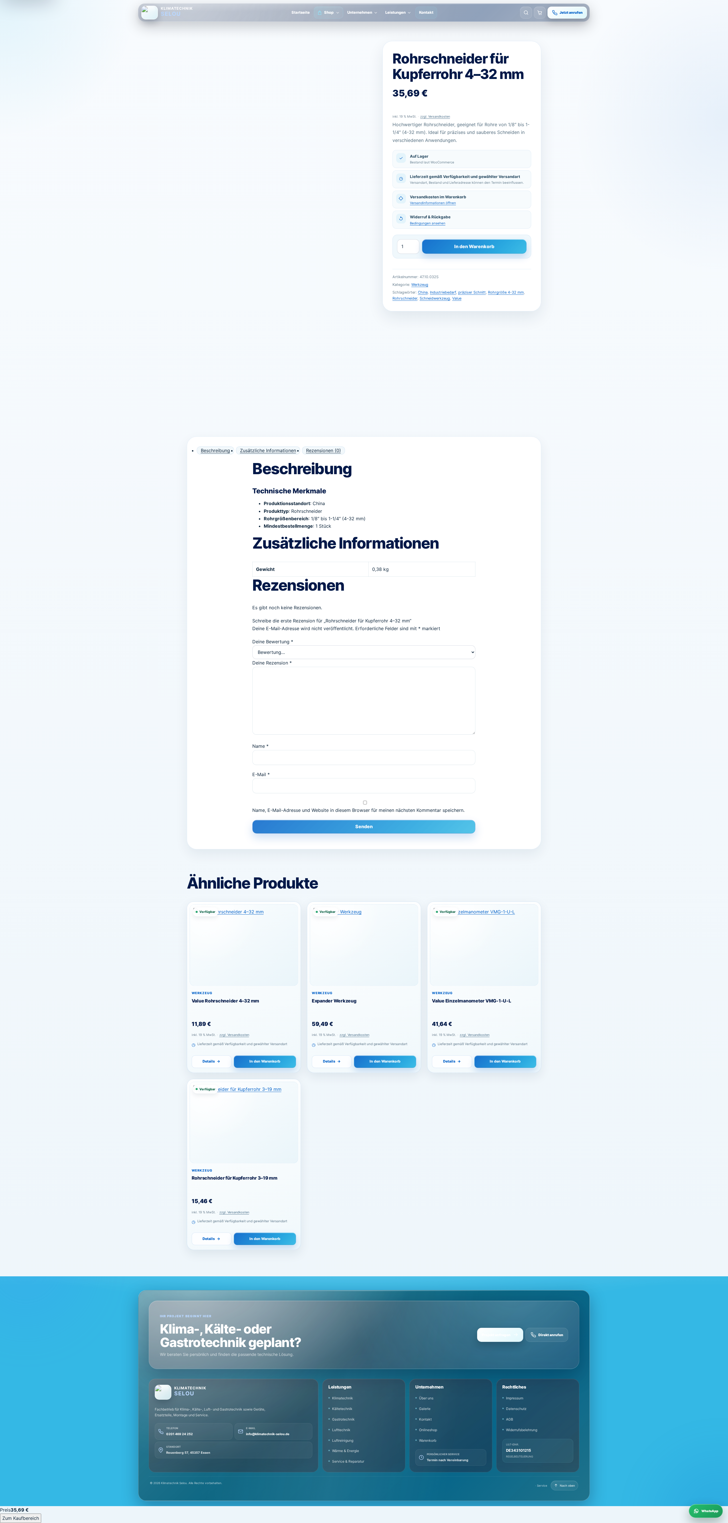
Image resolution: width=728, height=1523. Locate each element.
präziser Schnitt (472, 292)
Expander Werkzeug (334, 1001)
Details (211, 1061)
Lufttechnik (341, 1430)
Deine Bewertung (272, 641)
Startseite (300, 12)
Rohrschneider (404, 298)
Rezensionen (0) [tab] (323, 450)
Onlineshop (428, 1430)
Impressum (514, 1398)
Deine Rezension (272, 663)
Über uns (426, 1398)
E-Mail (261, 774)
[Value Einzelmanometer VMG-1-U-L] (484, 945)
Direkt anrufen (550, 1335)
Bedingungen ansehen (427, 223)
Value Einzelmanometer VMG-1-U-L (471, 1001)
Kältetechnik (342, 1409)
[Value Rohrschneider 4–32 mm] (244, 945)
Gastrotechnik (343, 1419)
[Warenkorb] (540, 13)
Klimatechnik (342, 1398)
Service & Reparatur (348, 1461)
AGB (509, 1419)
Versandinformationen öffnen (433, 203)
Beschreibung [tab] (215, 450)
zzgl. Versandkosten (435, 116)
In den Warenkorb (474, 246)
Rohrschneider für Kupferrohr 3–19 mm (234, 1178)
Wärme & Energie (345, 1451)
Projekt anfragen (496, 1335)
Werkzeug (419, 284)
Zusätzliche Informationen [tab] (268, 450)
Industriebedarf (443, 292)
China (423, 292)
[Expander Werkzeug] (364, 945)
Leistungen (395, 12)
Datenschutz (516, 1409)
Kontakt (426, 12)
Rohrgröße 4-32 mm (506, 292)
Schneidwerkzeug (435, 298)
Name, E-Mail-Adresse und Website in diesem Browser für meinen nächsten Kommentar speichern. (358, 810)
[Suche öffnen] (526, 13)
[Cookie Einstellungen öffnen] (16, 1507)
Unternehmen (359, 12)
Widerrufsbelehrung (521, 1430)
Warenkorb (427, 1440)
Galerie (425, 1409)
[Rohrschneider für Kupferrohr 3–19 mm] (244, 1122)
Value (456, 298)
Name (260, 746)
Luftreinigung (342, 1440)
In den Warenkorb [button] (264, 1061)
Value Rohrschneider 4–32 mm (225, 1001)
